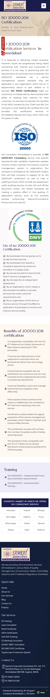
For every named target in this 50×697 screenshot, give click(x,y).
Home (5, 27)
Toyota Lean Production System (15, 652)
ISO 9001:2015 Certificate (12, 648)
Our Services (7, 595)
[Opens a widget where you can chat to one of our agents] (41, 693)
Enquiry (4, 607)
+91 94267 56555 (12, 676)
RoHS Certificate (8, 629)
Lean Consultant (8, 625)
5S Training (6, 621)
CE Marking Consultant (12, 640)
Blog (3, 599)
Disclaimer (31, 693)
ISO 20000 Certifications (24, 91)
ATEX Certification (9, 632)
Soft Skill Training (9, 636)
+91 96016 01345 (12, 680)
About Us (5, 591)
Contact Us (6, 603)
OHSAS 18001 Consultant (12, 644)
